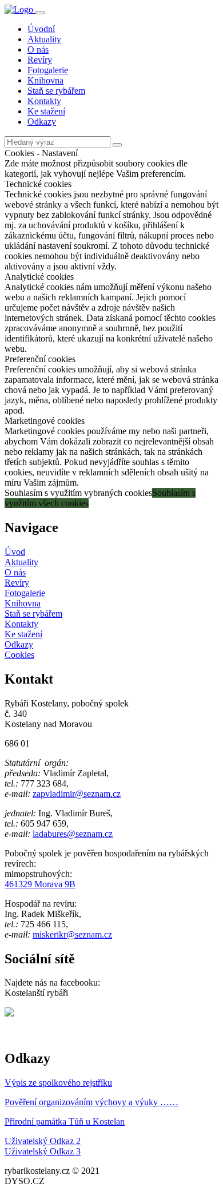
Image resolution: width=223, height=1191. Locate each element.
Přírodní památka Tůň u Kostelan (65, 1121)
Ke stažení (46, 111)
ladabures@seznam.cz (73, 834)
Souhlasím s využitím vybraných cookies (78, 493)
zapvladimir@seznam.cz (77, 794)
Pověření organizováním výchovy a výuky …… (91, 1102)
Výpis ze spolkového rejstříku (58, 1082)
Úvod (15, 552)
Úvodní (41, 29)
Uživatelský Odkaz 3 (43, 1151)
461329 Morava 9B (40, 884)
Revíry (39, 60)
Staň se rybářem (56, 91)
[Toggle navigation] (40, 12)
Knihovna (45, 80)
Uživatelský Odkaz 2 (43, 1141)
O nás (38, 49)
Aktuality (44, 39)
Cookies (19, 655)
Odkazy (41, 121)
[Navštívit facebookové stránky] (9, 1013)
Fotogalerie (47, 70)
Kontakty (44, 101)
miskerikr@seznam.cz (72, 934)
